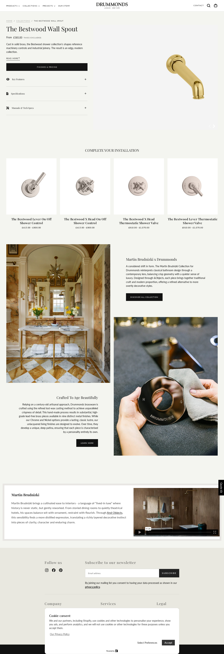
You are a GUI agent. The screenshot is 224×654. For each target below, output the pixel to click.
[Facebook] (54, 570)
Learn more (87, 443)
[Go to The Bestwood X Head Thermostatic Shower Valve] (139, 186)
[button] (208, 5)
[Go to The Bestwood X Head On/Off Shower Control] (85, 186)
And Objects (114, 512)
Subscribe (169, 573)
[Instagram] (47, 570)
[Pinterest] (61, 570)
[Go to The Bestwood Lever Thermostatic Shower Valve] (192, 186)
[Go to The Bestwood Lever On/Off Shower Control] (31, 186)
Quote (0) (221, 488)
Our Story (64, 6)
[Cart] (216, 5)
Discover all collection (144, 297)
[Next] (207, 188)
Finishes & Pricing (47, 67)
